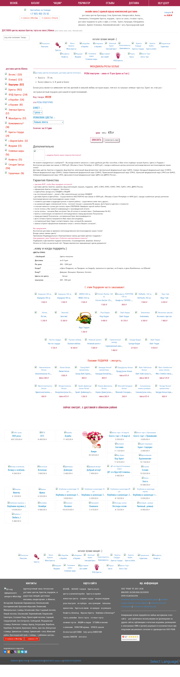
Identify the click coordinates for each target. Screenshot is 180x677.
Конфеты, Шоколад (71, 613)
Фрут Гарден (84, 327)
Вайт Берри (124, 316)
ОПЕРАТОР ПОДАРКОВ (72, 661)
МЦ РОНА (24, 661)
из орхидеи (94, 608)
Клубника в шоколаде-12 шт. (69, 494)
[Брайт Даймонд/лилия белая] (84, 387)
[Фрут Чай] (164, 294)
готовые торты (97, 618)
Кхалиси (68, 506)
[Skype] (22, 651)
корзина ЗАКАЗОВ (70, 637)
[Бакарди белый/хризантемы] (104, 368)
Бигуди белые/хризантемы (167, 392)
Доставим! (105, 57)
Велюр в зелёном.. (16, 470)
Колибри (42, 506)
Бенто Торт (145, 57)
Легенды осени (119, 506)
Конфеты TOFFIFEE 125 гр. (126, 300)
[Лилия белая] (64, 367)
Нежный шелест (94, 343)
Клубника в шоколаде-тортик (147, 494)
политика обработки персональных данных (140, 599)
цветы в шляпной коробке (74, 594)
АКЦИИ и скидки (84, 622)
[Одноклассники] (8, 651)
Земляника (144, 316)
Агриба (68, 436)
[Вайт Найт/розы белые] (144, 368)
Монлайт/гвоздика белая (126, 392)
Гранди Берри (134, 343)
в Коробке (84, 46)
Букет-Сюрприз (145, 447)
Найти (27, 38)
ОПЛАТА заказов (97, 627)
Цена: (98, 132)
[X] (12, 651)
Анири (93, 451)
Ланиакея (93, 506)
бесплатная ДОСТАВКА (72, 632)
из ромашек (106, 608)
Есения (145, 470)
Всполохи (42, 470)
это (34, 102)
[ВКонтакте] (5, 651)
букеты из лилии (82, 608)
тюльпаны (106, 603)
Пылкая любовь (74, 343)
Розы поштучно (45, 102)
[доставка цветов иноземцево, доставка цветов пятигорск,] (57, 72)
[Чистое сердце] (54, 339)
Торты (131, 57)
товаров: (167, 12)
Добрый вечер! (94, 470)
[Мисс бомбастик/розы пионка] (164, 368)
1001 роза (16, 436)
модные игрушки (102, 598)
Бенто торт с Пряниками (145, 436)
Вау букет (119, 458)
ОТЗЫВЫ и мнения (100, 622)
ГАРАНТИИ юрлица (81, 627)
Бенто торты (83, 618)
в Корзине (98, 46)
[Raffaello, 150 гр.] (144, 294)
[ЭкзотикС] (64, 312)
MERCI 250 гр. (84, 298)
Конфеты (64, 57)
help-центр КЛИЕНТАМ (92, 632)
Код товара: (38, 97)
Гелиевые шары (91, 59)
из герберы (82, 603)
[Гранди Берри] (134, 339)
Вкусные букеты (87, 613)
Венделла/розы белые (64, 392)
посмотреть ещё (111, 139)
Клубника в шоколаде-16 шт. (95, 494)
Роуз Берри (104, 316)
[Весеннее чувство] (164, 312)
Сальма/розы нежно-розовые (148, 392)
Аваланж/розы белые (44, 374)
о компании (68, 627)
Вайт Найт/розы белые (145, 374)
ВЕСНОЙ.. (66, 589)
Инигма (16, 492)
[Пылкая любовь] (74, 339)
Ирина (42, 492)
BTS (42, 436)
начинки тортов (69, 622)
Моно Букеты (71, 49)
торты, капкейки (70, 618)
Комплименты (125, 48)
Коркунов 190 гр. (44, 298)
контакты (83, 637)
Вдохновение (145, 458)
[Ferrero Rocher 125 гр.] (104, 295)
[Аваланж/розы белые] (44, 368)
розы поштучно (69, 603)
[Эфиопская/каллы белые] (44, 387)
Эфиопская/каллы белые (45, 392)
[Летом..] (44, 312)
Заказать (96, 139)
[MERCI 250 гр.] (84, 294)
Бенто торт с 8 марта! (119, 436)
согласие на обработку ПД (144, 606)
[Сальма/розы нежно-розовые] (144, 387)
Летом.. (44, 316)
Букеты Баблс (151, 49)
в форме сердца (86, 598)
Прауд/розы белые (124, 371)
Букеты (58, 50)
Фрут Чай (164, 298)
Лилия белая (64, 371)
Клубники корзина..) (16, 506)
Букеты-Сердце (138, 49)
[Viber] (15, 651)
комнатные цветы (70, 598)
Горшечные (165, 46)
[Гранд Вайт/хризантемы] (84, 368)
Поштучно (44, 46)
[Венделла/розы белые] (64, 387)
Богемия (119, 447)
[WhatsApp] (18, 651)
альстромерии (94, 603)
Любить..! (16, 517)
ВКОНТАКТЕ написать (53, 661)
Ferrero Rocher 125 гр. (104, 300)
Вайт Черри (154, 343)
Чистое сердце (54, 343)
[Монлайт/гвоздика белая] (124, 387)
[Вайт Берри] (124, 312)
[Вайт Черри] (154, 339)
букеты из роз (93, 589)
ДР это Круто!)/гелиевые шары (122, 472)
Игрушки (78, 57)
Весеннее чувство (164, 316)
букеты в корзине (93, 594)
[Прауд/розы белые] (124, 367)
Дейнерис (68, 470)
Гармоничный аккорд (114, 346)
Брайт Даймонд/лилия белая (87, 392)
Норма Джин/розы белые (106, 392)
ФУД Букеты (118, 60)
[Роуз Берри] (104, 312)
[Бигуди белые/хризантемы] (164, 387)
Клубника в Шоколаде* (105, 613)
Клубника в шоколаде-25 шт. (121, 494)
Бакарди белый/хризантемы (107, 374)
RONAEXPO (15, 661)
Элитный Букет (111, 49)
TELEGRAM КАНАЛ (36, 661)
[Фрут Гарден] (84, 318)
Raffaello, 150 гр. (144, 298)
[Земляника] (144, 312)
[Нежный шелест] (94, 339)
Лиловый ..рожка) (145, 506)
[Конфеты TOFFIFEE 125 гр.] (124, 295)
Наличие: (37, 128)
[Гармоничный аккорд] (114, 340)
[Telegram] (25, 651)
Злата (145, 481)
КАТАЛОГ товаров (79, 589)
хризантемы (68, 608)
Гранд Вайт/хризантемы (85, 374)
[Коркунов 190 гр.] (44, 294)
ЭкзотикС (63, 316)
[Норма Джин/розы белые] (104, 387)
